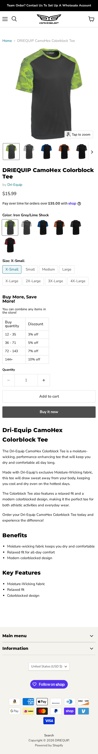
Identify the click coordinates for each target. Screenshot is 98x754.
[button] (11, 151)
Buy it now (49, 411)
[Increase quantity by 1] (44, 380)
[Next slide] (92, 151)
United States (46, 666)
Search (49, 735)
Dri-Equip (14, 184)
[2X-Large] (34, 286)
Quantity (8, 370)
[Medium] (49, 274)
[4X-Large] (78, 286)
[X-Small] (12, 274)
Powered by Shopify (49, 745)
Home (7, 41)
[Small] (31, 274)
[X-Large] (12, 286)
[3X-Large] (56, 286)
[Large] (67, 274)
